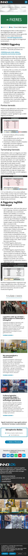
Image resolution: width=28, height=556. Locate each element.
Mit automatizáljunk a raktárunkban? (10, 356)
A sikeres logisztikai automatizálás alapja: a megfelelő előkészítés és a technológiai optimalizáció (12, 397)
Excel (16, 27)
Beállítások (20, 553)
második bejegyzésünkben (14, 37)
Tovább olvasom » (8, 335)
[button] (4, 455)
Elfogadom (5, 553)
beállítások (13, 549)
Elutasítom (12, 553)
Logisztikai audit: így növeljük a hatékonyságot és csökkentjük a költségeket (14, 318)
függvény (24, 27)
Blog (11, 27)
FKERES (20, 27)
